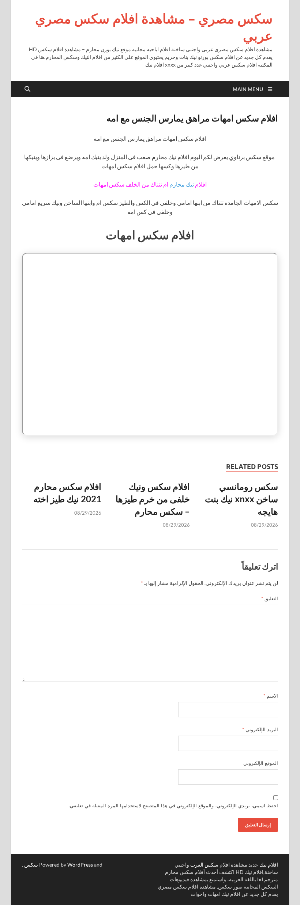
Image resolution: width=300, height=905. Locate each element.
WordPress (80, 864)
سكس (31, 864)
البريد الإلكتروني (260, 729)
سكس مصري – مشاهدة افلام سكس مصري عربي (154, 27)
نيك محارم (181, 184)
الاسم (270, 696)
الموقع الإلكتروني (260, 763)
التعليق (269, 598)
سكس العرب (204, 864)
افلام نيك (268, 864)
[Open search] (27, 89)
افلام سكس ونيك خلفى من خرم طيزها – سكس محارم (153, 498)
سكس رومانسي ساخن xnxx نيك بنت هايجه (241, 498)
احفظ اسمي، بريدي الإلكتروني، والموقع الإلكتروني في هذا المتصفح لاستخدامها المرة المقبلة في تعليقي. (173, 805)
